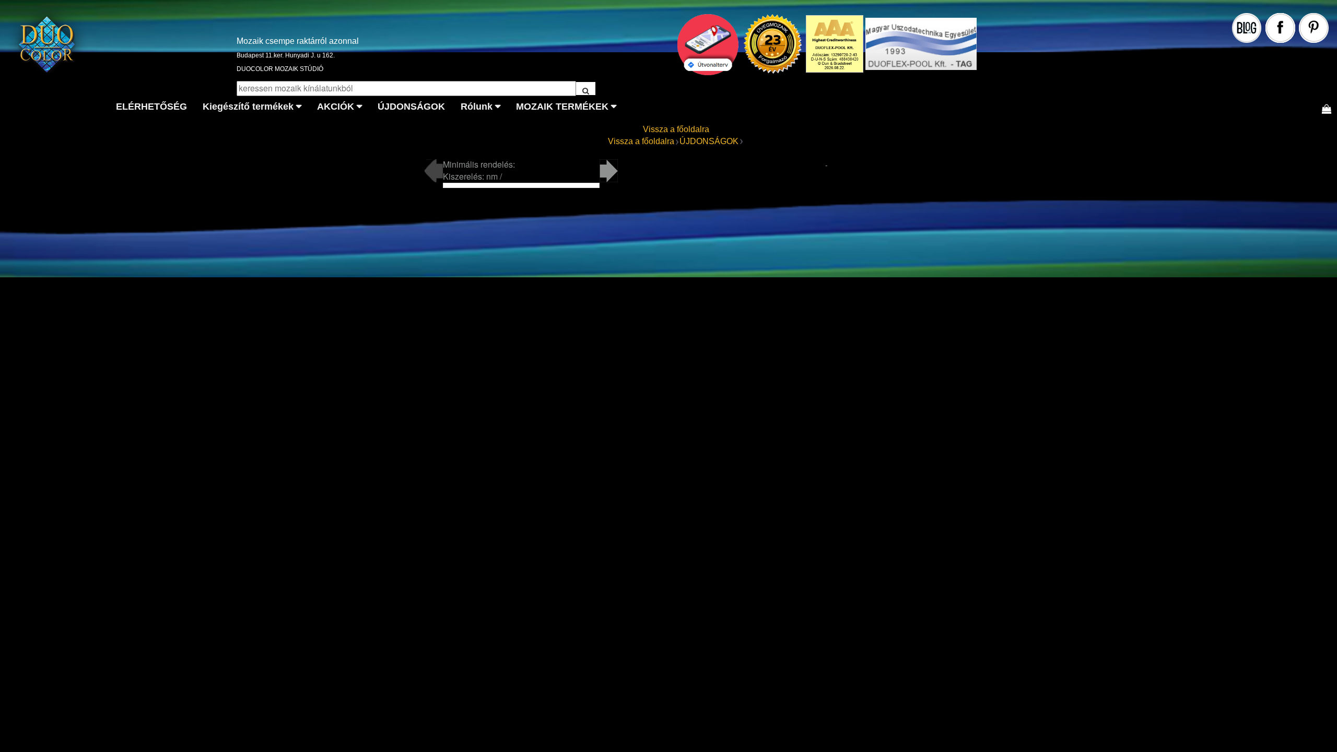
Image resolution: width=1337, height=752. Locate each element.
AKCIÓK (335, 106)
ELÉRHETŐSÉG (151, 106)
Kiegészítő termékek (248, 106)
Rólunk (476, 106)
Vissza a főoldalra (676, 129)
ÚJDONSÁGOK (411, 106)
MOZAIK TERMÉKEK (562, 106)
